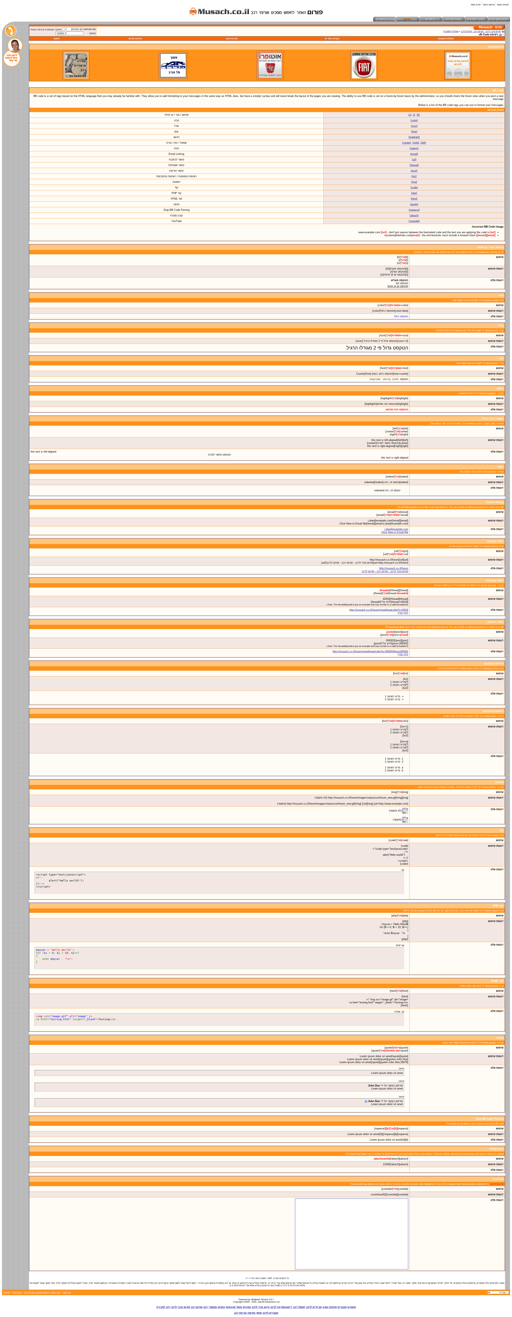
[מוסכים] (458, 77)
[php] (414, 193)
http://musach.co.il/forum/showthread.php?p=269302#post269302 (370, 651)
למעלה (6, 1292)
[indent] (414, 148)
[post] (414, 170)
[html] (414, 198)
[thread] (414, 165)
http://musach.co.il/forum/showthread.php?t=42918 (378, 609)
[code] (414, 187)
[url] (414, 159)
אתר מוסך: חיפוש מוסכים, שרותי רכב (42, 1292)
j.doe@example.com (396, 529)
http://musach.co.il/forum (393, 568)
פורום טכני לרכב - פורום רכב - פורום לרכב (481, 31)
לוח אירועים (232, 38)
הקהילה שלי (333, 38)
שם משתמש (90, 29)
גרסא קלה (17, 1292)
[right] (416, 142)
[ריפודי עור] (76, 77)
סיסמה (92, 33)
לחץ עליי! (403, 612)
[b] (418, 114)
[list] (414, 176)
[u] (409, 114)
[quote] (414, 204)
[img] (414, 181)
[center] (406, 142)
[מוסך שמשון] (364, 77)
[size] (414, 125)
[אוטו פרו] (270, 77)
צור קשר (67, 1292)
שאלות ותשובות (450, 31)
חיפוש (57, 38)
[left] (423, 142)
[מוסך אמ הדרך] (173, 76)
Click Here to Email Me (394, 532)
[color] (414, 120)
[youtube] (414, 221)
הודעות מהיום (135, 38)
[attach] (414, 215)
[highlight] (414, 137)
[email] (414, 153)
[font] (414, 131)
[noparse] (414, 209)
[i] (414, 114)
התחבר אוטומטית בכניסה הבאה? (46, 29)
